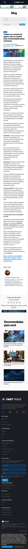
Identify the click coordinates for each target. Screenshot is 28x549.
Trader (5, 32)
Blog (3, 504)
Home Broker (4, 454)
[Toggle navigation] (5, 2)
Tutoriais (4, 502)
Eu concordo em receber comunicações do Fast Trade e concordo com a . (13, 477)
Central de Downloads (6, 510)
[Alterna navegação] (6, 19)
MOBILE (3, 434)
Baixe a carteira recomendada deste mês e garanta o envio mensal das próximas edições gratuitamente (12, 258)
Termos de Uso (5, 422)
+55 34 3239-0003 (7, 488)
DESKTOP (4, 431)
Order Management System (7, 449)
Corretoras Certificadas (7, 512)
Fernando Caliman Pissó (11, 44)
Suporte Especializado (6, 514)
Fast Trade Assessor (6, 451)
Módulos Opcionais (6, 496)
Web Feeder (4, 446)
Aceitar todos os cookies (7, 546)
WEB (3, 436)
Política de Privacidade (6, 424)
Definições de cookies (19, 546)
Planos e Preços (5, 494)
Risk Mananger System (7, 443)
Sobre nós (4, 419)
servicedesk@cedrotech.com (9, 485)
